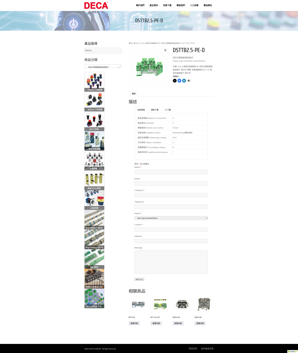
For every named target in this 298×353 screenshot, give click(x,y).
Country (138, 224)
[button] (165, 50)
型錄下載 (167, 5)
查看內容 (134, 323)
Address (138, 236)
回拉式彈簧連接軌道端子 (170, 43)
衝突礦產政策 (207, 348)
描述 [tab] (134, 93)
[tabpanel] (171, 136)
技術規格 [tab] (141, 110)
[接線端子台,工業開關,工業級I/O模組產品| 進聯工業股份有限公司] (96, 5)
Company (139, 190)
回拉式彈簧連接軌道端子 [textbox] (102, 67)
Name (137, 167)
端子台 (136, 43)
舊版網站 (208, 5)
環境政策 (193, 348)
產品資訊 (154, 5)
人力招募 (194, 5)
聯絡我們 (181, 5)
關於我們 (140, 5)
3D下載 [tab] (167, 110)
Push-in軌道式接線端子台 (150, 43)
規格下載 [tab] (154, 110)
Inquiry (138, 213)
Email (137, 178)
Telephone (139, 202)
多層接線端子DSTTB (200, 70)
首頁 (130, 43)
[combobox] (103, 66)
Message (138, 247)
